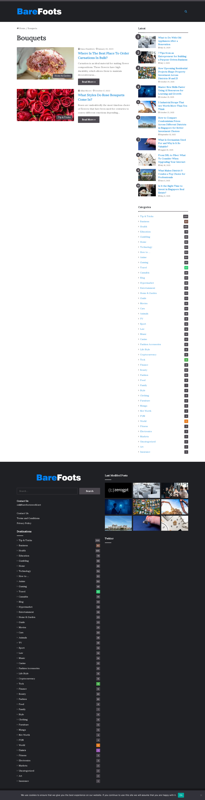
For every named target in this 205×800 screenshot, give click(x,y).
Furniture (145, 400)
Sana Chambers (87, 49)
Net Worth (145, 410)
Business (144, 221)
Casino (143, 339)
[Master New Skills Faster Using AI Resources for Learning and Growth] (147, 91)
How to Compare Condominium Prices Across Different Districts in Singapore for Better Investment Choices (172, 124)
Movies (144, 303)
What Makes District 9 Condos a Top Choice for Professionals (171, 174)
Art (142, 446)
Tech (142, 359)
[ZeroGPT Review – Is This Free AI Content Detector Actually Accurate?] (118, 490)
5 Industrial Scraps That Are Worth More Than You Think (172, 106)
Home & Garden (148, 293)
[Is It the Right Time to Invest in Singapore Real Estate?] (147, 190)
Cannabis (144, 272)
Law (142, 329)
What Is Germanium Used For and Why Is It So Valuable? (172, 143)
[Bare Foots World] (39, 11)
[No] (201, 795)
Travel (143, 267)
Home (22, 28)
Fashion (144, 375)
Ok (181, 795)
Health (143, 226)
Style (142, 390)
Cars (142, 308)
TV (141, 318)
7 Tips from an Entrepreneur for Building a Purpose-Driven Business (172, 56)
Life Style (145, 349)
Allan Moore (86, 90)
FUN (142, 416)
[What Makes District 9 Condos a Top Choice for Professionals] (147, 175)
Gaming (144, 262)
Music (143, 334)
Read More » (88, 81)
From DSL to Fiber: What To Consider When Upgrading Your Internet (172, 158)
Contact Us (23, 513)
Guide (143, 298)
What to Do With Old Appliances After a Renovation (169, 41)
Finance (144, 364)
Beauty (143, 369)
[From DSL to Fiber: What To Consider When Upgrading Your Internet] (147, 160)
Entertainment (147, 288)
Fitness (144, 426)
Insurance (145, 451)
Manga (143, 405)
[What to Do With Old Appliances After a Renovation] (147, 42)
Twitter (109, 538)
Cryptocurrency (148, 354)
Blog (142, 277)
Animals (144, 313)
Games (22, 750)
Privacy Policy (24, 523)
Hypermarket (147, 282)
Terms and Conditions (28, 518)
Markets (144, 436)
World (143, 421)
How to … (145, 252)
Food (142, 380)
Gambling (145, 236)
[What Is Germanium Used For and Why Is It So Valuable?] (147, 144)
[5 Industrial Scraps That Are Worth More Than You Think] (147, 107)
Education (145, 231)
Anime (143, 257)
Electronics (146, 431)
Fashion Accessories (150, 344)
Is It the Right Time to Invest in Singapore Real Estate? (171, 189)
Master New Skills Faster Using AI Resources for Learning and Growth (171, 90)
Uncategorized (148, 441)
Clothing (144, 395)
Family (143, 385)
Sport (143, 323)
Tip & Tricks (146, 216)
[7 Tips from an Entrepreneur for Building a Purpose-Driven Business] (147, 57)
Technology (146, 247)
